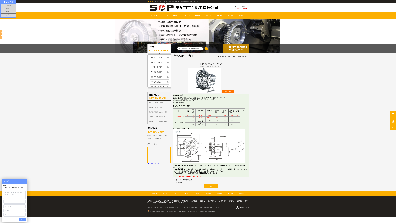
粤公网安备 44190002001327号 (157, 211)
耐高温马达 (185, 201)
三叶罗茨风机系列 (156, 77)
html (247, 207)
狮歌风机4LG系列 (156, 62)
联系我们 (241, 15)
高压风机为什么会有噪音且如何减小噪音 (159, 121)
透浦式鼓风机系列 (156, 72)
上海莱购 (231, 201)
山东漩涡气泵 (222, 201)
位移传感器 (194, 201)
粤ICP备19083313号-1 (172, 211)
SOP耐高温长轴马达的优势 (156, 103)
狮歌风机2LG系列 (156, 57)
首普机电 (154, 202)
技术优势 (219, 15)
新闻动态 (176, 15)
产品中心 (187, 15)
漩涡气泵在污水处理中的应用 (157, 116)
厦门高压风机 (180, 202)
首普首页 (154, 15)
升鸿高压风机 (175, 201)
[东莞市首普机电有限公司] (183, 7)
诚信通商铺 (158, 201)
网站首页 (154, 194)
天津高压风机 (212, 201)
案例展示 (198, 15)
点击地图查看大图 (153, 163)
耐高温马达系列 (156, 82)
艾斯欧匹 (239, 201)
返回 (210, 186)
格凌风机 (171, 202)
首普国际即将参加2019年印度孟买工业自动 (159, 112)
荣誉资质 (209, 15)
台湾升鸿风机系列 (156, 67)
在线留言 (230, 15)
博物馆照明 (162, 202)
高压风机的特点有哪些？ (155, 107)
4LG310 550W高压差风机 (185, 180)
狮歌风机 (166, 201)
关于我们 (165, 15)
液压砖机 (202, 201)
